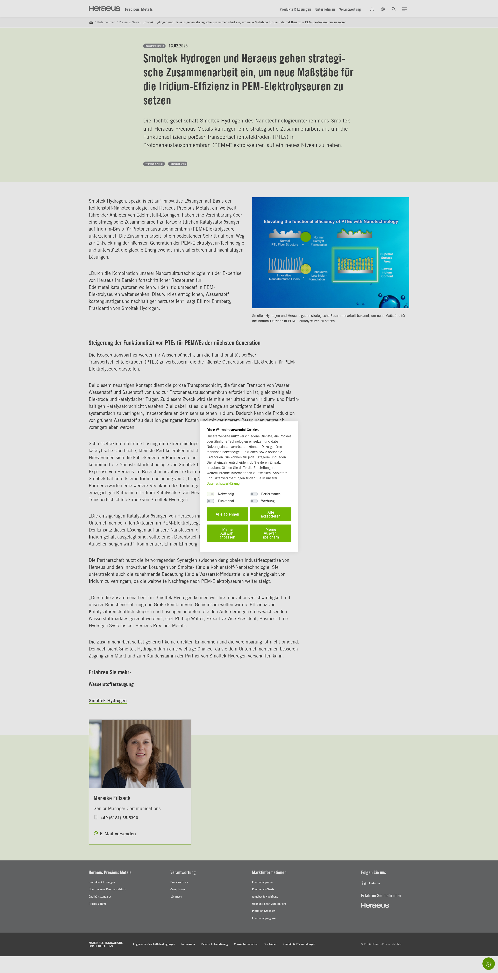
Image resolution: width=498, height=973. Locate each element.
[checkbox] (210, 494)
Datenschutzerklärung (223, 483)
